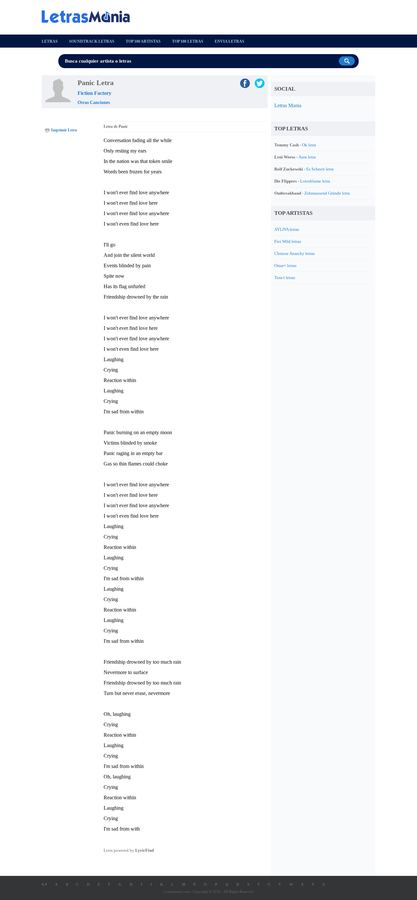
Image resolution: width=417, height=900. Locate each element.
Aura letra (307, 157)
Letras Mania (287, 105)
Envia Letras (229, 41)
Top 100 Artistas (143, 41)
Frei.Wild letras (287, 241)
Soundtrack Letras (91, 41)
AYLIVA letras (286, 229)
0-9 (44, 884)
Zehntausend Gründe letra (327, 193)
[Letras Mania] (89, 16)
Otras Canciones (94, 102)
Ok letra (309, 144)
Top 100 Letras (187, 41)
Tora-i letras (284, 277)
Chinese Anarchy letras (294, 253)
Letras (50, 41)
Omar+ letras (285, 265)
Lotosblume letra (315, 181)
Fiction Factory (94, 93)
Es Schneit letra (320, 169)
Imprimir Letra (64, 130)
